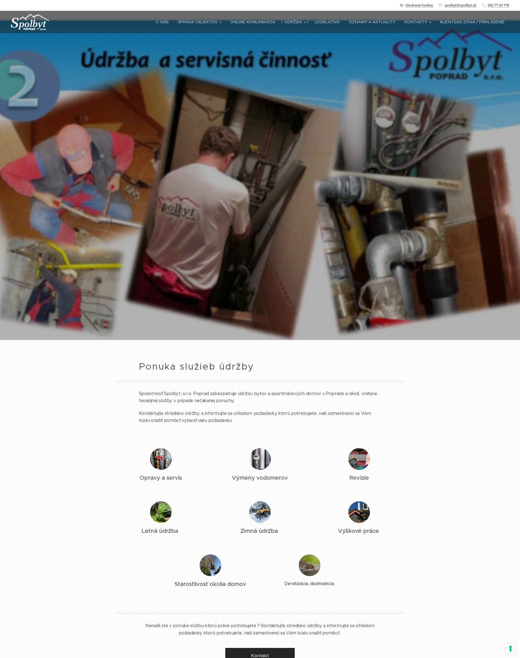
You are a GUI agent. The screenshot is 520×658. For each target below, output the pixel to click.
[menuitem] (162, 22)
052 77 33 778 (498, 5)
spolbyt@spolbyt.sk (460, 5)
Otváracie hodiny (419, 5)
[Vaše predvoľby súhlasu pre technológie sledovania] (510, 648)
